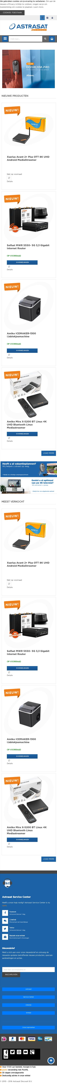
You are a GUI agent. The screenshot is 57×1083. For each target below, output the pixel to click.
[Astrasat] (28, 22)
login (52, 17)
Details (10, 181)
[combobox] (25, 39)
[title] (28, 69)
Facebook (13, 912)
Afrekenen (47, 17)
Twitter (12, 927)
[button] (9, 178)
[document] (28, 7)
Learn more (38, 7)
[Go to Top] (51, 1060)
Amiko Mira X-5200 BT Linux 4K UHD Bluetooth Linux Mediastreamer (27, 425)
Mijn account (42, 17)
